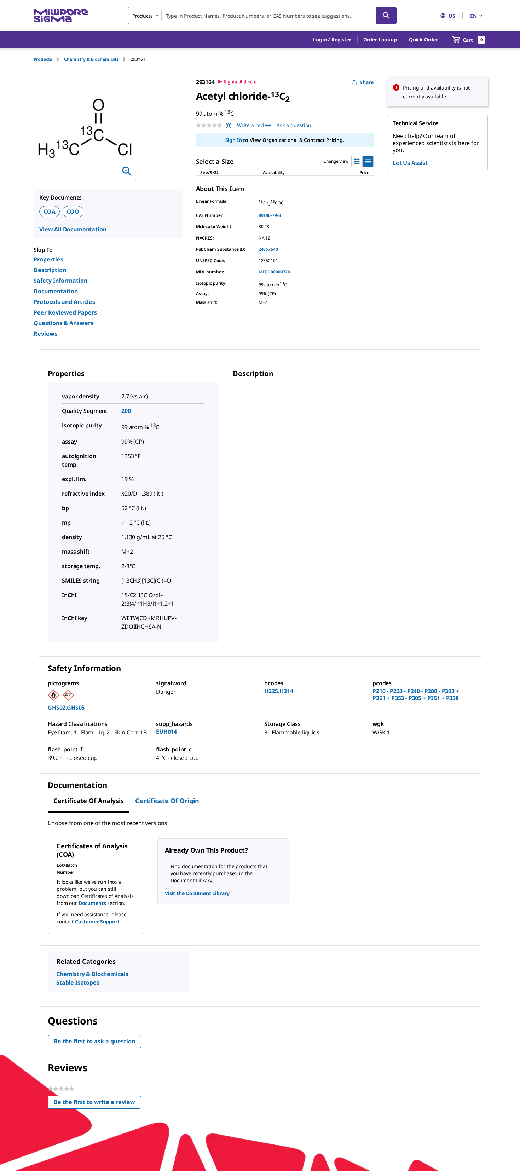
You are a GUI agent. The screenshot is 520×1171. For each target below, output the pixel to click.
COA (50, 211)
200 (126, 411)
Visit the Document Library (197, 893)
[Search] (386, 15)
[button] (332, 39)
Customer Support (97, 921)
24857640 (268, 249)
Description (50, 270)
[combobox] (262, 15)
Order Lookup (380, 39)
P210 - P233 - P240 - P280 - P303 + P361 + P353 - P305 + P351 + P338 (415, 694)
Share (367, 82)
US (452, 15)
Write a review (254, 125)
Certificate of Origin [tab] (167, 800)
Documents (92, 903)
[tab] (49, 59)
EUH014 (166, 732)
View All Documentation (72, 229)
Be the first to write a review (97, 1103)
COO (73, 211)
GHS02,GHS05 (66, 707)
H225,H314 (278, 691)
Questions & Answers (63, 323)
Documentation (56, 291)
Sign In (233, 140)
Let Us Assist (410, 162)
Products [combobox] (142, 15)
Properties (48, 259)
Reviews (45, 334)
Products (43, 59)
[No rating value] (211, 125)
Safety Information (60, 280)
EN (473, 15)
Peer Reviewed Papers (65, 312)
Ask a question (294, 125)
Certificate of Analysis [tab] (88, 800)
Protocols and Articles (64, 302)
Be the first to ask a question (94, 1041)
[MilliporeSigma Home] (61, 16)
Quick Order (423, 39)
